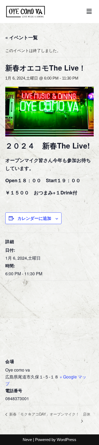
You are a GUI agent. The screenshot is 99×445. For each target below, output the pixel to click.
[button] (89, 11)
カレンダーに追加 (34, 218)
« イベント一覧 (21, 37)
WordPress (66, 439)
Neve (27, 439)
